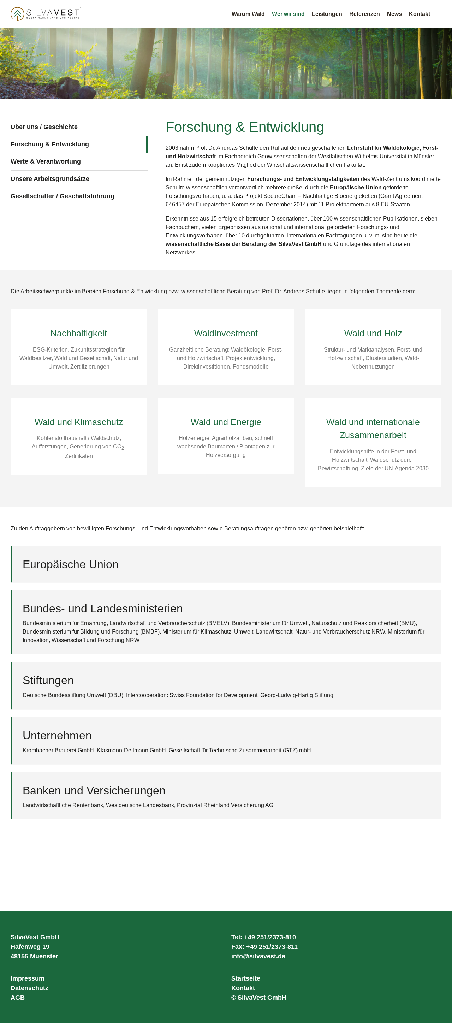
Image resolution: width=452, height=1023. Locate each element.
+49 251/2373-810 (270, 937)
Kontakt (243, 988)
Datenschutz (29, 988)
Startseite (245, 978)
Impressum (27, 978)
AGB (18, 997)
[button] (439, 14)
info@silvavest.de (258, 956)
